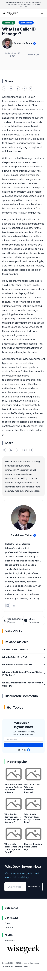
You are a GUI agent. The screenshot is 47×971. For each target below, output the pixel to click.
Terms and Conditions (22, 967)
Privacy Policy (7, 967)
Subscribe (24, 745)
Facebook (10, 940)
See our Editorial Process (15, 620)
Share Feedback (34, 620)
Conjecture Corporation (29, 963)
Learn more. (24, 6)
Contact (9, 927)
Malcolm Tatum (24, 43)
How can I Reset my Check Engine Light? (33, 846)
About (8, 923)
